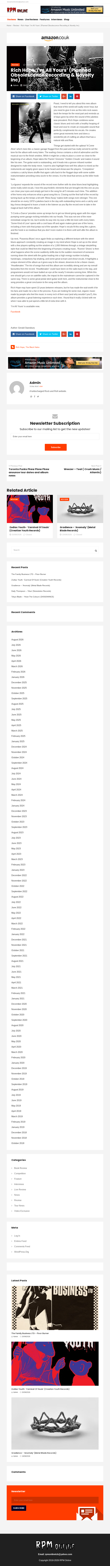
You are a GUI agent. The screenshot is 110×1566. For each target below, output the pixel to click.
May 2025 (16, 720)
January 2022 (17, 934)
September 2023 (19, 827)
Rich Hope (20, 347)
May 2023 (16, 848)
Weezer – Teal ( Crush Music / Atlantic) (82, 470)
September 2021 (19, 956)
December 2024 (19, 747)
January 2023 (17, 870)
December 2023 (19, 811)
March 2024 (17, 795)
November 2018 (19, 1138)
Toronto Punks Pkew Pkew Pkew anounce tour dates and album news (29, 472)
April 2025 (16, 725)
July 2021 (16, 966)
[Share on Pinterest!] (77, 96)
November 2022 (19, 881)
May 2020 (16, 1041)
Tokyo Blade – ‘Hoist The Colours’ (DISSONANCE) (32, 597)
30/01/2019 (28, 85)
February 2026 (18, 672)
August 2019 (17, 1090)
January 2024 (17, 806)
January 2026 (17, 677)
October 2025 (17, 693)
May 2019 (16, 1106)
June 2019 (16, 1100)
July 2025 (16, 709)
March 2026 (17, 666)
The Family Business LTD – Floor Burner (28, 574)
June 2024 (16, 779)
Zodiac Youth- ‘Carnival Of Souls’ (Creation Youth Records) (29, 529)
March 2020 (17, 1052)
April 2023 (16, 854)
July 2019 (16, 1095)
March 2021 (17, 988)
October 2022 (17, 886)
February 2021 (18, 993)
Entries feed (20, 1241)
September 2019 (19, 1084)
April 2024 (16, 789)
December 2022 (19, 875)
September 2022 (19, 891)
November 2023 (19, 816)
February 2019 (18, 1122)
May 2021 (16, 977)
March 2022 (17, 923)
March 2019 (17, 1116)
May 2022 (16, 913)
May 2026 (16, 656)
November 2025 (19, 688)
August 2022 (17, 897)
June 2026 (16, 650)
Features (45, 19)
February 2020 (18, 1057)
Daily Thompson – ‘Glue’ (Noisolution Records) (31, 591)
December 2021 (19, 940)
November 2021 (19, 945)
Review (16, 26)
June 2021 (16, 972)
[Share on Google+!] (64, 96)
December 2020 (19, 1004)
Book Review (20, 1168)
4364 (41, 386)
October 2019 (17, 1079)
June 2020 (16, 1036)
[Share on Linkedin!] (70, 96)
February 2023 (18, 864)
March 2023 (17, 859)
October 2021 (17, 950)
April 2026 (16, 661)
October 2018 (17, 1143)
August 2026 (17, 639)
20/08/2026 (16, 534)
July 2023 (16, 838)
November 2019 (19, 1073)
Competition (20, 1173)
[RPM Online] (17, 10)
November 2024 (19, 752)
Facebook (15, 312)
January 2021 (17, 998)
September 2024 (19, 763)
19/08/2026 (67, 534)
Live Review (20, 1189)
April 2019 (16, 1111)
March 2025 (17, 731)
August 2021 (17, 961)
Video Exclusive (22, 1211)
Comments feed (22, 1246)
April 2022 (16, 918)
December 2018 (19, 1132)
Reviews (11, 19)
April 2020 (16, 1047)
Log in (17, 1236)
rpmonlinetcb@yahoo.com (18, 2)
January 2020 (17, 1063)
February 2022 (18, 929)
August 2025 (17, 704)
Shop (66, 19)
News (20, 19)
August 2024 (17, 768)
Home (9, 26)
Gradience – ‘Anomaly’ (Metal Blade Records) (77, 529)
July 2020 (16, 1031)
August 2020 (17, 1025)
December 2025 (19, 682)
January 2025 (17, 741)
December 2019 (19, 1068)
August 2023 (17, 832)
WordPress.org (21, 1252)
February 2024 (18, 800)
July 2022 (16, 902)
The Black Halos (32, 347)
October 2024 (17, 757)
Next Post (95, 466)
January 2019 (17, 1127)
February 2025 (18, 736)
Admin (16, 85)
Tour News (19, 1206)
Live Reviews (31, 19)
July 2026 (16, 645)
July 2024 (16, 773)
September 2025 (19, 698)
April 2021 (16, 982)
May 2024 (16, 784)
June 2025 (16, 714)
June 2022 (16, 907)
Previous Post (16, 466)
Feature (18, 1179)
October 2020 (17, 1015)
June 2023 (16, 843)
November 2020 (19, 1009)
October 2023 (17, 822)
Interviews (56, 19)
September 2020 (19, 1020)
